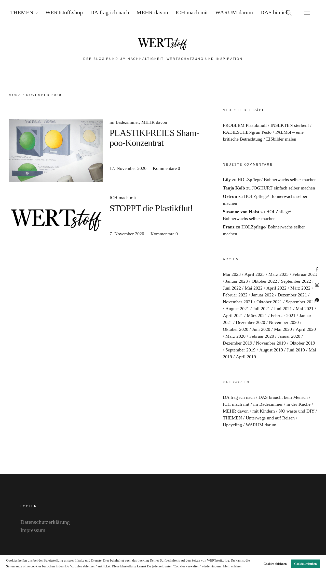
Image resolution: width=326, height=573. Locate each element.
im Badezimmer (124, 122)
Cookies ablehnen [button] (275, 564)
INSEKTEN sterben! (289, 125)
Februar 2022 (235, 294)
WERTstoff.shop (64, 12)
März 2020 (235, 336)
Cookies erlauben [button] (305, 564)
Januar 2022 (262, 294)
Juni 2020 (261, 329)
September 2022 (296, 281)
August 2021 (237, 308)
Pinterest (317, 300)
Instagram (317, 284)
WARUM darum (234, 12)
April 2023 (254, 274)
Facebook (317, 269)
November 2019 (271, 343)
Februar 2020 (261, 336)
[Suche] (289, 13)
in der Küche (298, 404)
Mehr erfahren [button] (232, 566)
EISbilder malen (281, 139)
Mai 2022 (254, 288)
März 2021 (257, 315)
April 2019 (246, 356)
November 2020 (284, 322)
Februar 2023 (304, 274)
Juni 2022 (232, 288)
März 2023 (278, 274)
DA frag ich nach (109, 12)
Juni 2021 (283, 308)
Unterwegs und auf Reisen (270, 417)
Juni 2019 (296, 349)
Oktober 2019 (302, 343)
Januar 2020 (289, 336)
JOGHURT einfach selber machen (283, 187)
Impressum (32, 530)
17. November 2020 (128, 168)
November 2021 (238, 301)
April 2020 (306, 329)
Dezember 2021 (292, 294)
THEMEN (21, 12)
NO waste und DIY (296, 411)
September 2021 (301, 301)
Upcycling (232, 424)
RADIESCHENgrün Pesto (247, 132)
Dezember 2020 (250, 322)
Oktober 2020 (235, 329)
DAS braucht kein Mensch (283, 397)
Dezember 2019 (237, 343)
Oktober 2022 (264, 281)
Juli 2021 (261, 308)
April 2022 (276, 288)
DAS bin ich (274, 12)
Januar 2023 (236, 281)
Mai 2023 (232, 274)
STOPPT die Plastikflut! (151, 208)
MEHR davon (152, 12)
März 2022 (300, 288)
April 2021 (233, 315)
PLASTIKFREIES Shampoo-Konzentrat (154, 138)
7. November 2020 (127, 233)
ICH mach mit (191, 12)
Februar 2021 (283, 315)
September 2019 (240, 349)
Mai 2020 (283, 329)
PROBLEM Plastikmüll (245, 125)
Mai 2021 (305, 308)
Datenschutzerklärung (45, 522)
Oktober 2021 (269, 301)
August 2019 (271, 349)
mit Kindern (263, 411)
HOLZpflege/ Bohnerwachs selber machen (277, 179)
